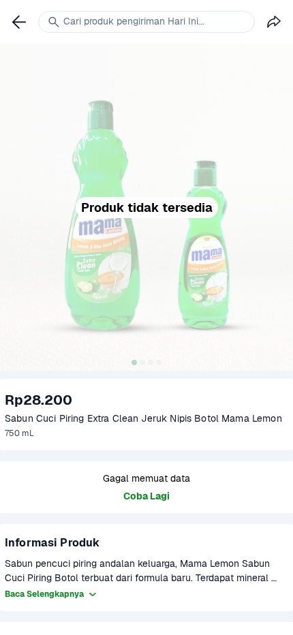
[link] (19, 22)
